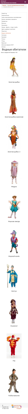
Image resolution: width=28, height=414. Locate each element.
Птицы (3, 41)
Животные (4, 31)
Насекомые (4, 25)
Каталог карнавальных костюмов (16, 5)
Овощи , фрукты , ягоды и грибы (10, 27)
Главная (4, 5)
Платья (3, 39)
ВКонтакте (16, 407)
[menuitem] (14, 13)
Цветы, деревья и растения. (8, 29)
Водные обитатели (6, 33)
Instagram (19, 408)
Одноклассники (17, 405)
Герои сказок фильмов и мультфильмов (11, 17)
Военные (4, 23)
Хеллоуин (4, 35)
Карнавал (4, 37)
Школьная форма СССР (8, 45)
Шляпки (3, 46)
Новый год (4, 13)
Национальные (5, 15)
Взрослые (4, 43)
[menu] (14, 30)
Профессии (4, 21)
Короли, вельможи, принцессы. (9, 19)
